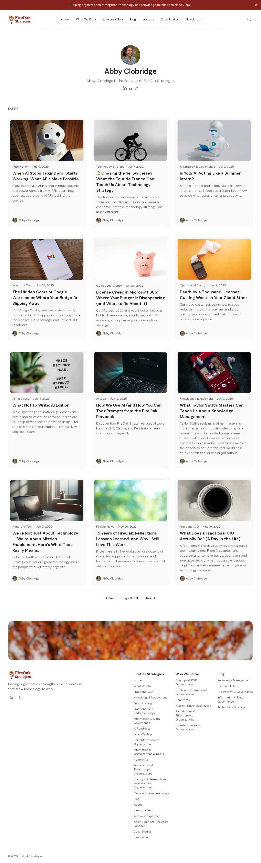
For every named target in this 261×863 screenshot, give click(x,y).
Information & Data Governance (231, 699)
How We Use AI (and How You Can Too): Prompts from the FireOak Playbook (129, 410)
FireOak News (105, 526)
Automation (20, 166)
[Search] (249, 19)
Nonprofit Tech (22, 285)
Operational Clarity (109, 285)
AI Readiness (20, 398)
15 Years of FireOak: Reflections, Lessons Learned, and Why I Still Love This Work (127, 538)
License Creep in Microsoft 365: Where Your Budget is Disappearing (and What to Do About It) (130, 297)
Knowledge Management (196, 398)
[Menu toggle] (95, 19)
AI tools (101, 398)
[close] (256, 5)
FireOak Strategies (31, 856)
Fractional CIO (189, 526)
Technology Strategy (110, 166)
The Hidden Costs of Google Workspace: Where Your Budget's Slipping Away (44, 297)
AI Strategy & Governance (197, 166)
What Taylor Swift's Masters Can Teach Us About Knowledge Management (212, 410)
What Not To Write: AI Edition (41, 405)
